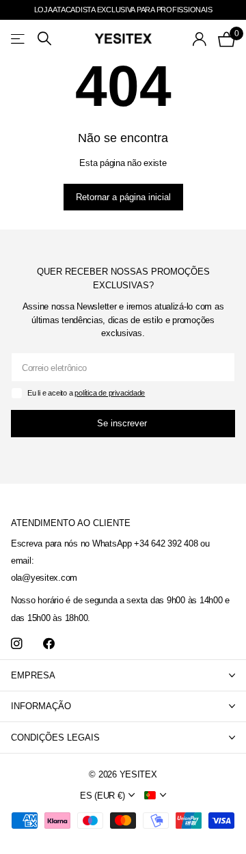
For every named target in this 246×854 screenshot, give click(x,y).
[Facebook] (49, 644)
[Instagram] (17, 644)
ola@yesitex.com (44, 578)
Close (123, 675)
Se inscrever (123, 423)
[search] (44, 38)
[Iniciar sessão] (200, 39)
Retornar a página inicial (123, 197)
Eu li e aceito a (86, 393)
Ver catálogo (19, 38)
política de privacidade (109, 393)
